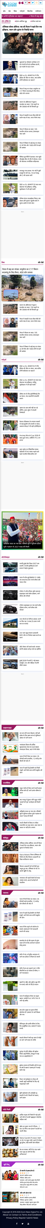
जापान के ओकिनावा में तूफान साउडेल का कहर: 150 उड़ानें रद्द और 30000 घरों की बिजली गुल (29, 104)
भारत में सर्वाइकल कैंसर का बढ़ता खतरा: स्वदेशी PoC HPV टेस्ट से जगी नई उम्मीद (30, 998)
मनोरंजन (38, 11)
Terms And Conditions (32, 1214)
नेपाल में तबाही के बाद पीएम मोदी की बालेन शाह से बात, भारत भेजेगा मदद (30, 116)
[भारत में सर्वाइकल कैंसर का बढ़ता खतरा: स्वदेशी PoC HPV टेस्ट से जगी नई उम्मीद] (10, 1000)
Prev (4, 534)
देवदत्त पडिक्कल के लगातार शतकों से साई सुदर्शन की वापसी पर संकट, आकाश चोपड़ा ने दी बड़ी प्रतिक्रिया (30, 423)
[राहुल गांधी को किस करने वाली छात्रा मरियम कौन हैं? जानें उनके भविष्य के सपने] (10, 791)
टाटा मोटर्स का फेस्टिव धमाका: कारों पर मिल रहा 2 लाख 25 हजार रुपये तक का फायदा (30, 621)
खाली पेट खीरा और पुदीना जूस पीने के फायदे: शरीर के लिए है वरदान (30, 983)
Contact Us (16, 1214)
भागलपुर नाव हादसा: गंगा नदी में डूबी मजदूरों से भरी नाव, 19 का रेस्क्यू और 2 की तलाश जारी (30, 172)
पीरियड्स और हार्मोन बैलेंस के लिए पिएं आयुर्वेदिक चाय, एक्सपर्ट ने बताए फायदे (30, 1026)
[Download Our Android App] (20, 3)
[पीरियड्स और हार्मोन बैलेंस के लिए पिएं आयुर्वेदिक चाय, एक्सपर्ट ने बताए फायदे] (10, 1027)
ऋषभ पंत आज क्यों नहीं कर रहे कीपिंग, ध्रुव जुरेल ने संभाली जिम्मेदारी (29, 410)
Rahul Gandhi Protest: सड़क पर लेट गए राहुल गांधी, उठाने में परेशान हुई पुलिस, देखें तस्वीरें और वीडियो (31, 1140)
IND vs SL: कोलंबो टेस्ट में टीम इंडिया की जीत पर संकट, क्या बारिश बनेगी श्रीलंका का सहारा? (30, 77)
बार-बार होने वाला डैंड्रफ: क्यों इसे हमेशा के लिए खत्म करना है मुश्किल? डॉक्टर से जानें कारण (30, 735)
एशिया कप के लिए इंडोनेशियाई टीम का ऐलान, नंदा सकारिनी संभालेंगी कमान (30, 396)
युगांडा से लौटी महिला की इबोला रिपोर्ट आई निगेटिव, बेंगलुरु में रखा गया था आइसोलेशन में (29, 1053)
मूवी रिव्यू (6, 1164)
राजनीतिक (6, 783)
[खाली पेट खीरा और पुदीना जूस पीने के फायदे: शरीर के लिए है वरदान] (10, 986)
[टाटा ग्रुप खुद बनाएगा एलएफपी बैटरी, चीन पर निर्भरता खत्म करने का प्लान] (10, 637)
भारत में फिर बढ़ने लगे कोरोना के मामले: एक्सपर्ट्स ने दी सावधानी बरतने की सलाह (29, 929)
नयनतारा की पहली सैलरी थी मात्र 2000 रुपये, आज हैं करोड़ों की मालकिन (30, 880)
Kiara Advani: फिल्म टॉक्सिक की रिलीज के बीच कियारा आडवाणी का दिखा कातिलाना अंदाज (30, 856)
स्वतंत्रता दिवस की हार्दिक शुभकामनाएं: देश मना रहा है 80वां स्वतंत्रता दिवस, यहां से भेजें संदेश (30, 746)
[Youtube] (29, 2)
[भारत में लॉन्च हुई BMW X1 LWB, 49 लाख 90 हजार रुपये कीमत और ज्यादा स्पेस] (10, 581)
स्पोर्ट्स (22, 11)
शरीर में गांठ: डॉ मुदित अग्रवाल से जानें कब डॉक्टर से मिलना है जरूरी (30, 955)
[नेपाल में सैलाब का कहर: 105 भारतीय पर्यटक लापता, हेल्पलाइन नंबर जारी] (10, 133)
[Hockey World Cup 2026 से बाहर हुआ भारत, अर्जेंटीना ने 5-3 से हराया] (10, 439)
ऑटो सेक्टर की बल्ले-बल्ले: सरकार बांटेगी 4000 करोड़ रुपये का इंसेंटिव (30, 648)
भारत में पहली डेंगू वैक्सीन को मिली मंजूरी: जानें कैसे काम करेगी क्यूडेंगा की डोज (31, 770)
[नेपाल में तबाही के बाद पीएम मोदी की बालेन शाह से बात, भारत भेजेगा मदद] (10, 119)
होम (4, 11)
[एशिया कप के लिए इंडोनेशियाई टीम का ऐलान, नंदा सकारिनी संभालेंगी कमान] (10, 397)
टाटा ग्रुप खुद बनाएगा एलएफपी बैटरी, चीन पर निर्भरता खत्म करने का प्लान (30, 635)
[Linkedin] (40, 2)
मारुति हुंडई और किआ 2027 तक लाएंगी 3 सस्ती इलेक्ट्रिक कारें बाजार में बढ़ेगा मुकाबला (29, 565)
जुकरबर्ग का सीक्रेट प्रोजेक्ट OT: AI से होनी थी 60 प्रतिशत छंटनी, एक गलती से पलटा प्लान (30, 64)
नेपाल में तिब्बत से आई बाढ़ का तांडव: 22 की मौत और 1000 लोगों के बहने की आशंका (30, 145)
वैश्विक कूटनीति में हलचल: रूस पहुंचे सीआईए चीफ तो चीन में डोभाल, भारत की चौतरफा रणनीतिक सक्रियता (30, 159)
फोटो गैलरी (6, 1109)
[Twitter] (32, 2)
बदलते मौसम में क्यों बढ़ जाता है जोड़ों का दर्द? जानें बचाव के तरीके (30, 1038)
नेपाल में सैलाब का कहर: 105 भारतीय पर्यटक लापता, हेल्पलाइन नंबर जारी (29, 131)
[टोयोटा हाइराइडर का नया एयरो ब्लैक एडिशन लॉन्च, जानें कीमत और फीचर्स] (10, 609)
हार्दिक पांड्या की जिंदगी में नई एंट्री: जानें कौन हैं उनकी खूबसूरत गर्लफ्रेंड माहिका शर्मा (30, 1117)
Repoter (22, 1218)
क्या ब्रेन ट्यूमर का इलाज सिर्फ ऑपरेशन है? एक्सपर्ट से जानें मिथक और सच (30, 1012)
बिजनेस (29, 11)
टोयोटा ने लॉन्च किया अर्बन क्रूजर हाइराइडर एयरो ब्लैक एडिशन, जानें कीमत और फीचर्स (30, 593)
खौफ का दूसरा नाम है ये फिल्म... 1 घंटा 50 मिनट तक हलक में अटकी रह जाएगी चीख (31, 1128)
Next (41, 534)
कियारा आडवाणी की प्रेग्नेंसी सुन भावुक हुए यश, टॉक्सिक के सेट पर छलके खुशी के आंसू (30, 868)
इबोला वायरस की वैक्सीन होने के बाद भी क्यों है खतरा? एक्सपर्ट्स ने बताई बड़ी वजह (30, 1067)
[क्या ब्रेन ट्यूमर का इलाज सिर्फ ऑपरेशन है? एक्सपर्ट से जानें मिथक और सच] (10, 1014)
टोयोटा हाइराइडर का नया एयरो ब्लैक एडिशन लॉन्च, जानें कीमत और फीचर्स (30, 607)
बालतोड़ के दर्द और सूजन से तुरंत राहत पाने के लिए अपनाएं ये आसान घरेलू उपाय (30, 942)
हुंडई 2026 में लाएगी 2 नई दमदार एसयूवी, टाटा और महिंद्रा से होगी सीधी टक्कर (29, 662)
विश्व (15, 11)
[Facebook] (25, 2)
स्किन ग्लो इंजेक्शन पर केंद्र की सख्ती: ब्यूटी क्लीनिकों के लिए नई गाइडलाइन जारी (29, 1081)
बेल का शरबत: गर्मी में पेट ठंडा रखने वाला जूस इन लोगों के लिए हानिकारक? (30, 1151)
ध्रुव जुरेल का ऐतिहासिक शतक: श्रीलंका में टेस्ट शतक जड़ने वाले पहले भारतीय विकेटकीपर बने (29, 451)
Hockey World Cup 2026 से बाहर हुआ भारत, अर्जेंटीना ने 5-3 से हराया (30, 437)
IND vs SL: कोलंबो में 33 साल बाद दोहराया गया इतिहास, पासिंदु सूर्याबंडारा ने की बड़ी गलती (30, 186)
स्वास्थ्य (5, 892)
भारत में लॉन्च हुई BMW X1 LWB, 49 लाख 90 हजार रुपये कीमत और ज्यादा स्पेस (30, 579)
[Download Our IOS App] (22, 3)
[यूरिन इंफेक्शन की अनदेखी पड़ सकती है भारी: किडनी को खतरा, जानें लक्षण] (10, 1097)
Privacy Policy (12, 1218)
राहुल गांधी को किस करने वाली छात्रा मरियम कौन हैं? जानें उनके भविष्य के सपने (31, 790)
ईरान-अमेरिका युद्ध (21, 21)
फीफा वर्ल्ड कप (36, 21)
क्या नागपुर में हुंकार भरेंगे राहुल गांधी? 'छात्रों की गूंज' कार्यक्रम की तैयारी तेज (30, 802)
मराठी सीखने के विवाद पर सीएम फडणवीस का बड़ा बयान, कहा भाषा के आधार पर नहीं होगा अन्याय (31, 825)
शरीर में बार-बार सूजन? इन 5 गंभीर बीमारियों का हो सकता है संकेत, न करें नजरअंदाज (30, 970)
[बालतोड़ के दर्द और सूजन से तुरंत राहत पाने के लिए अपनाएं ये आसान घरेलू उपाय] (10, 944)
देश (9, 11)
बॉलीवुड (5, 837)
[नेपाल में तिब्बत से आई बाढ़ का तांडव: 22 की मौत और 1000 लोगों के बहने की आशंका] (10, 147)
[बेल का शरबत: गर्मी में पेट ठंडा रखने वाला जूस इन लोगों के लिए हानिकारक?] (10, 1152)
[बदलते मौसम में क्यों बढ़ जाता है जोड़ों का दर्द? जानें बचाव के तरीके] (10, 1041)
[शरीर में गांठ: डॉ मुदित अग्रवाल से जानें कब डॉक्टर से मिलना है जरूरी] (10, 958)
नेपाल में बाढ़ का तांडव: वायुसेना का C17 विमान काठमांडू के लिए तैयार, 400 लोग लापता (30, 90)
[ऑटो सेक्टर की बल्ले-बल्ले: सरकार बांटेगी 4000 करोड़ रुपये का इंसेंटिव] (10, 650)
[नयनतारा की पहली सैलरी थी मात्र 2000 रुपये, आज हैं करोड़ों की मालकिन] (10, 881)
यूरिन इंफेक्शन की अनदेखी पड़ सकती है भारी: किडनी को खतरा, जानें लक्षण (29, 1095)
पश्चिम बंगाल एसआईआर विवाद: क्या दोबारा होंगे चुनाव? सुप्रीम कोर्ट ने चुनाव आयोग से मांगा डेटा (30, 200)
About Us (7, 1214)
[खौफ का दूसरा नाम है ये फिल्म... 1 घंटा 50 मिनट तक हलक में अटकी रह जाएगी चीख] (10, 1129)
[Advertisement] (22, 235)
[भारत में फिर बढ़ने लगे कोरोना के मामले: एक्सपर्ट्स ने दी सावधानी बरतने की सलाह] (10, 930)
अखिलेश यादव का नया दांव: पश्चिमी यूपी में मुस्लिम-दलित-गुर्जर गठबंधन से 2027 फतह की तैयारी (30, 813)
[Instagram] (36, 2)
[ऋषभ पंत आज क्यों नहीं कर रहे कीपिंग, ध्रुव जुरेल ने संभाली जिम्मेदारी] (10, 411)
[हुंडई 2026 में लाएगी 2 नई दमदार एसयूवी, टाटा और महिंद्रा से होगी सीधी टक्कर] (10, 664)
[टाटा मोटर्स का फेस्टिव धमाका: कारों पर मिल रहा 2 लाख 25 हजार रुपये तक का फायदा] (10, 623)
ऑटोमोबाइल (6, 557)
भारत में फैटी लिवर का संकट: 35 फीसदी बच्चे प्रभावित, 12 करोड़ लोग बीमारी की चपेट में (31, 758)
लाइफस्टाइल (7, 727)
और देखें (40, 262)
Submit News (32, 1218)
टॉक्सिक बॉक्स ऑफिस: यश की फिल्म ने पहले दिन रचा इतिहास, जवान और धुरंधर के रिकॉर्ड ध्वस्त (22, 28)
